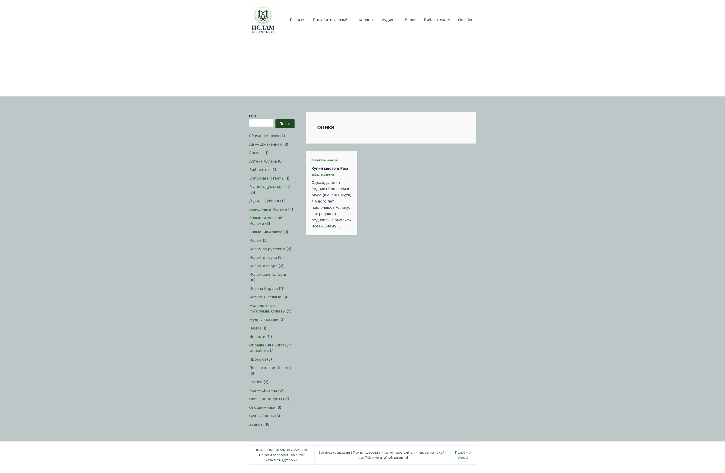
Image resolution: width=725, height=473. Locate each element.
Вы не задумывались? (270, 186)
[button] (349, 19)
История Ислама (265, 297)
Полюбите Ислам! (330, 20)
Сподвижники (262, 407)
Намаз (255, 328)
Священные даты (265, 399)
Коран (364, 20)
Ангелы (256, 152)
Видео (410, 20)
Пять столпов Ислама (270, 368)
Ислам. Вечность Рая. (291, 450)
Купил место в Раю (330, 168)
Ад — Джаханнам (265, 144)
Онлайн (465, 20)
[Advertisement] (362, 68)
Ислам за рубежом (267, 249)
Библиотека (435, 20)
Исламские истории (268, 274)
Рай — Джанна (263, 390)
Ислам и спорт (263, 266)
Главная (297, 20)
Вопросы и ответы (266, 178)
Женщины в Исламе (268, 209)
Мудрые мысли (263, 319)
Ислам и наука (263, 257)
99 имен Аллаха (264, 136)
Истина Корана (263, 288)
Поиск (253, 115)
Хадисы (256, 424)
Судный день (261, 416)
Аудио (387, 20)
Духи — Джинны (265, 201)
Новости (257, 336)
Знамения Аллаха (265, 232)
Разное (255, 382)
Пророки (257, 359)
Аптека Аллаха (263, 161)
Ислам (255, 240)
